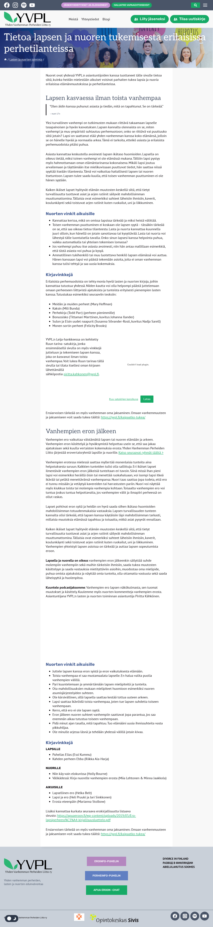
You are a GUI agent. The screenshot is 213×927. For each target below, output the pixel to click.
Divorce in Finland (175, 859)
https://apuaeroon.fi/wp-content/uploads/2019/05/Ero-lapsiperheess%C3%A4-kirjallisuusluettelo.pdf (91, 817)
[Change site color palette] (11, 918)
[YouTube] (204, 916)
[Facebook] (175, 916)
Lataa (146, 399)
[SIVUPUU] (205, 5)
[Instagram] (184, 916)
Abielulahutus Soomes (179, 867)
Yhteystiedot (90, 19)
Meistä (73, 19)
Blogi (106, 19)
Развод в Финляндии (178, 863)
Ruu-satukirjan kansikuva (123, 399)
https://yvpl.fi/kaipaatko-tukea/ (123, 417)
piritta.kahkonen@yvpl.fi (81, 374)
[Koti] (5, 59)
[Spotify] (194, 916)
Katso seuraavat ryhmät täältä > (140, 452)
